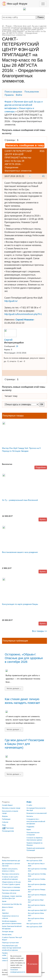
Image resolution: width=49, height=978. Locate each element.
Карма (29, 829)
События (5, 822)
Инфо (29, 802)
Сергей (8, 339)
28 (17, 346)
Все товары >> (39, 631)
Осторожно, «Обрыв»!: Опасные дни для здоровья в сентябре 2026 (24, 658)
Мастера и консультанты (10, 874)
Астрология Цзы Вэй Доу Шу (12, 904)
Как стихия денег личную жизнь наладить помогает (22, 701)
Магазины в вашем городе (11, 808)
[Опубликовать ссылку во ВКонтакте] (30, 176)
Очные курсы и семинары (11, 887)
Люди (4, 825)
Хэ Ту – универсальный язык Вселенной (20, 500)
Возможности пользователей (37, 813)
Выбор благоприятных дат (11, 860)
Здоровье (5, 913)
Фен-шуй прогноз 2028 (34, 926)
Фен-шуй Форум (16, 3)
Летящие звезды (7, 931)
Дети (3, 910)
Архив (4, 901)
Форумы (5, 816)
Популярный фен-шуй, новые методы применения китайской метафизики (11, 948)
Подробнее (41, 467)
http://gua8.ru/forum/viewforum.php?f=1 (23, 314)
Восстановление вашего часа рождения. (20, 552)
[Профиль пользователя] (10, 333)
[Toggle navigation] (43, 4)
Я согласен (32, 964)
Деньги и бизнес (7, 907)
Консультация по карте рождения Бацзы (20, 604)
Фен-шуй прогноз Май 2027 (37, 910)
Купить (43, 519)
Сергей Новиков (25, 319)
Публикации (6, 819)
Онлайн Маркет (7, 805)
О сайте (29, 805)
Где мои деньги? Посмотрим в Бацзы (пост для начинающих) (24, 743)
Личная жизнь (7, 934)
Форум (9, 26)
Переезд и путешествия (10, 942)
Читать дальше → (14, 688)
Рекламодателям (8, 831)
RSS (42, 151)
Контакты (30, 816)
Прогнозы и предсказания (11, 890)
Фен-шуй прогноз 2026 (34, 860)
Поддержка (30, 826)
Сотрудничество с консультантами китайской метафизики (36, 821)
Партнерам (10, 828)
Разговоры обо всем (9, 893)
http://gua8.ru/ (10, 301)
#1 (43, 176)
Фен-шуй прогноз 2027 (34, 923)
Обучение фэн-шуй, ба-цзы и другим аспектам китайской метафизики (24, 27)
